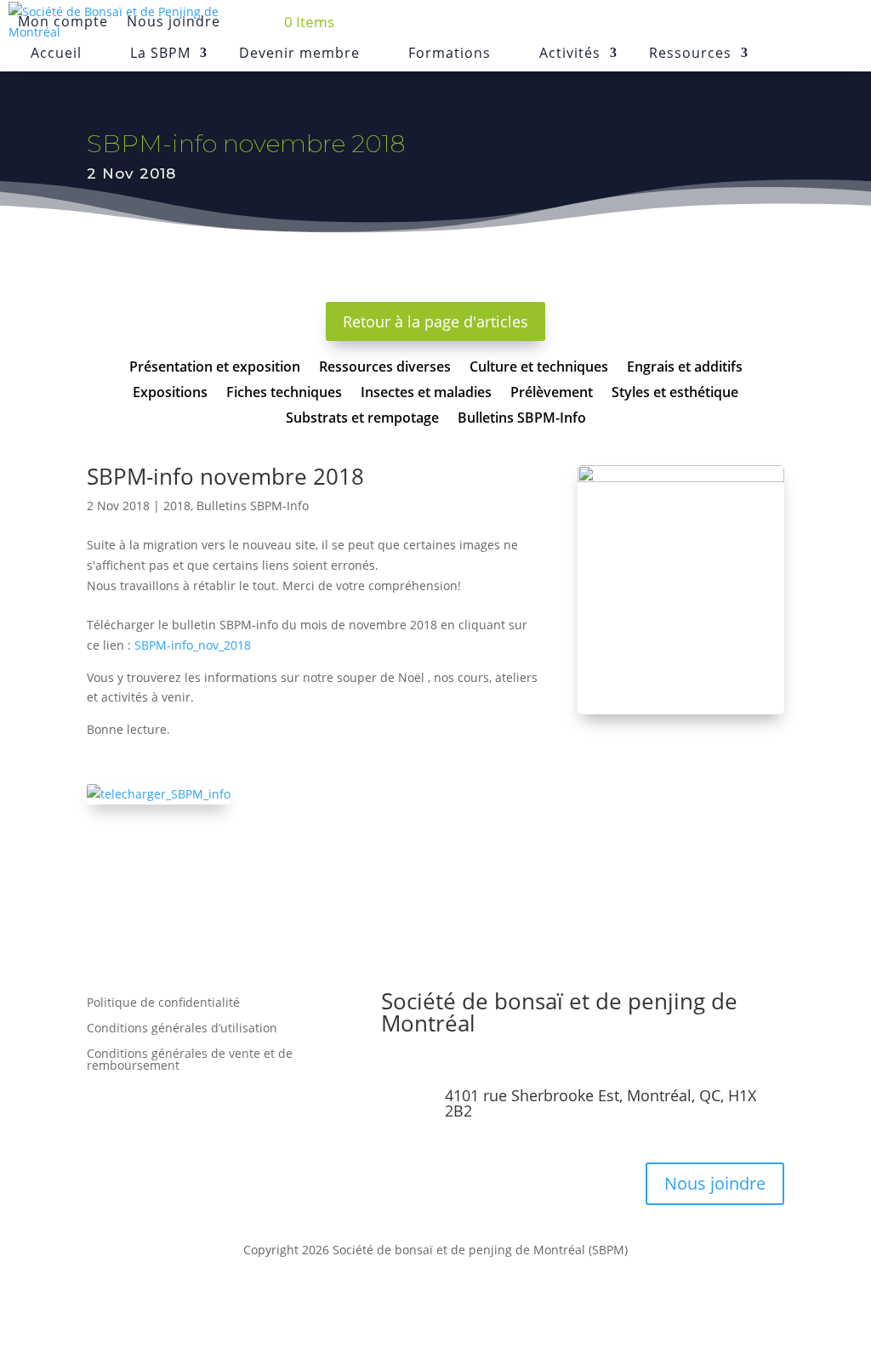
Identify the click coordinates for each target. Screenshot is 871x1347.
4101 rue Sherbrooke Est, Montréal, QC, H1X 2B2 (600, 1103)
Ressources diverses (385, 368)
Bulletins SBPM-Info (522, 419)
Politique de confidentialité (163, 1003)
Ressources (690, 52)
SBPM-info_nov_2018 (192, 645)
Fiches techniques (284, 393)
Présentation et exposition (214, 368)
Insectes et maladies (426, 393)
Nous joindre (715, 1183)
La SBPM (160, 52)
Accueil (56, 52)
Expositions (170, 393)
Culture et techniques (539, 368)
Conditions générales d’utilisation (182, 1029)
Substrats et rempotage (362, 419)
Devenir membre (299, 52)
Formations (449, 52)
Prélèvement (551, 393)
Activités (570, 52)
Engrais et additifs (685, 368)
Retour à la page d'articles (435, 321)
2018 (177, 505)
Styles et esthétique (675, 393)
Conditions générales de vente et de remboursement (190, 1060)
